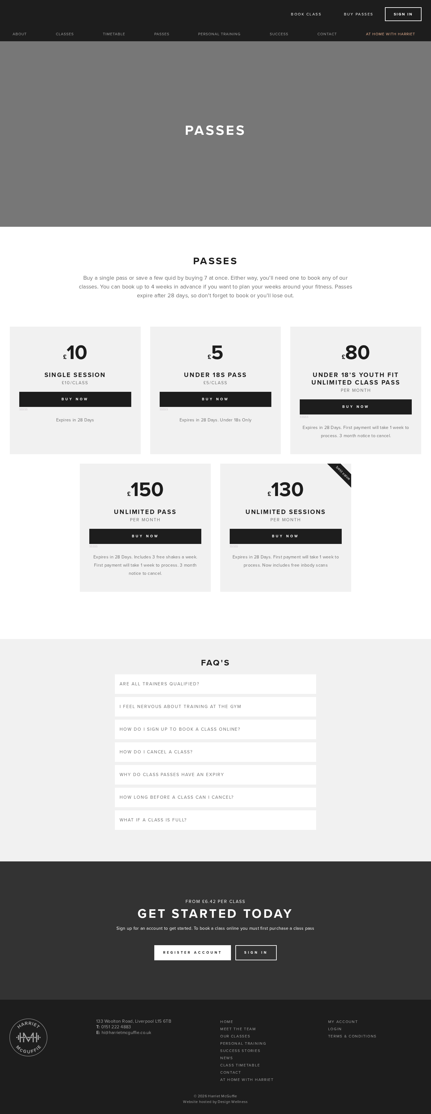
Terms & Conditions (352, 1036)
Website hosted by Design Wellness (215, 1102)
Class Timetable (240, 1065)
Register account (192, 953)
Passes (161, 34)
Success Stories (240, 1050)
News (226, 1057)
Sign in (403, 14)
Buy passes (359, 14)
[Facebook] (118, 1046)
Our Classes (235, 1036)
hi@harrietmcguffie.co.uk (126, 1032)
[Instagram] (100, 1046)
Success (279, 34)
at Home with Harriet (247, 1079)
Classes (65, 34)
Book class (306, 14)
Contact (327, 34)
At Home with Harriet (390, 34)
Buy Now (75, 399)
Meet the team (238, 1028)
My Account (343, 1021)
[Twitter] (109, 1046)
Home (226, 1021)
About (20, 34)
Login (335, 1028)
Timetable (114, 34)
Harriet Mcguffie (60, 14)
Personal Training (219, 34)
